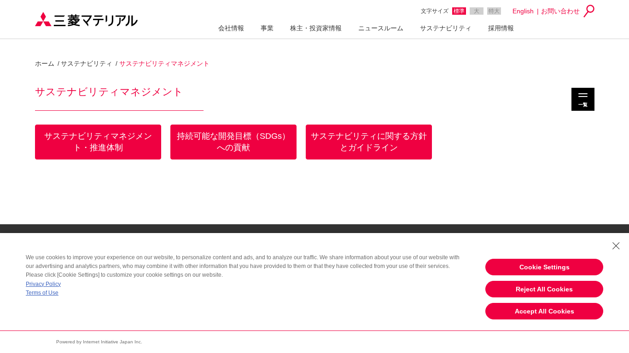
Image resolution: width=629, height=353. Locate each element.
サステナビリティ (446, 28)
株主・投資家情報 (316, 28)
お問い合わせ (560, 11)
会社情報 (231, 28)
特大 (494, 11)
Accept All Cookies (544, 311)
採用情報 (501, 28)
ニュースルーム (380, 28)
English (523, 11)
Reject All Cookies (544, 289)
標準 (459, 11)
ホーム (44, 63)
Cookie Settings (544, 267)
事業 (267, 28)
